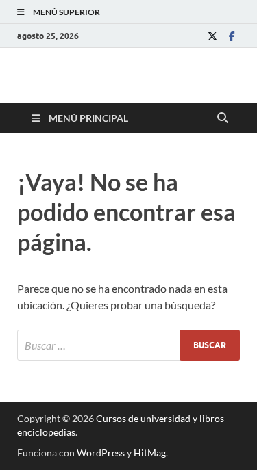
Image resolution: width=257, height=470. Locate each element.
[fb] (231, 36)
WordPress (101, 452)
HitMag (150, 452)
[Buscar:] (128, 345)
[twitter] (212, 36)
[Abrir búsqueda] (222, 118)
